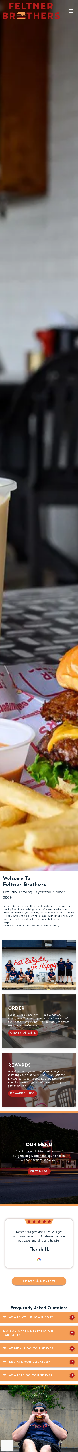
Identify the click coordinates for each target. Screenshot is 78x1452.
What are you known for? (28, 1317)
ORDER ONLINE (23, 1033)
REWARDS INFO (22, 1093)
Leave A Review (39, 1281)
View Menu (39, 1171)
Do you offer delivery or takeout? (28, 1333)
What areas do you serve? (27, 1375)
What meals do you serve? (28, 1348)
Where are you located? (26, 1362)
